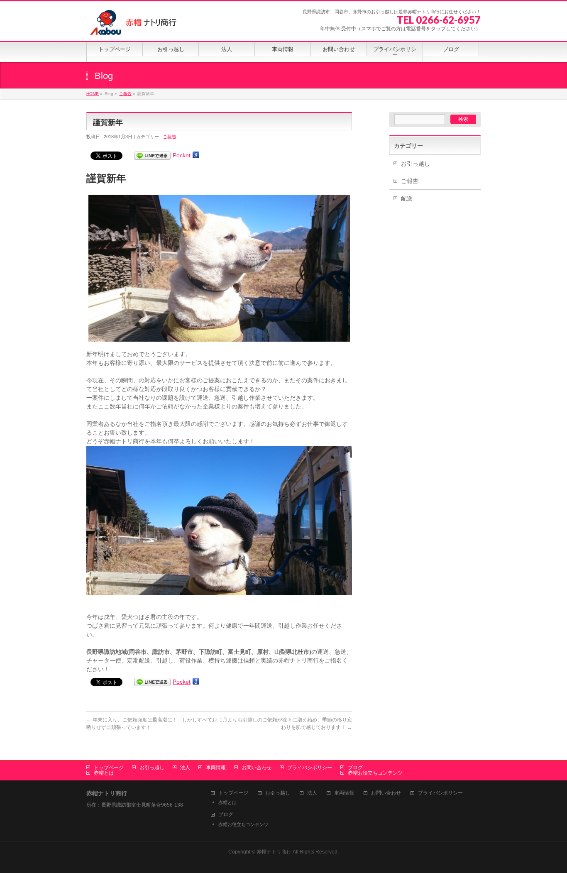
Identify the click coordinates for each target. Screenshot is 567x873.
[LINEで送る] (152, 155)
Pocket (182, 155)
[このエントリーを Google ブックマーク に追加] (196, 155)
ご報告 (125, 93)
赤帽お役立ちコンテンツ (375, 773)
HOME (92, 93)
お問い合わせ (256, 767)
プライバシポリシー (309, 767)
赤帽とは (104, 773)
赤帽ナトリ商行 (275, 852)
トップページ (109, 767)
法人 (185, 767)
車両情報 (216, 767)
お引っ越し (415, 163)
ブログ (355, 767)
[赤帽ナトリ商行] (133, 25)
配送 (407, 198)
